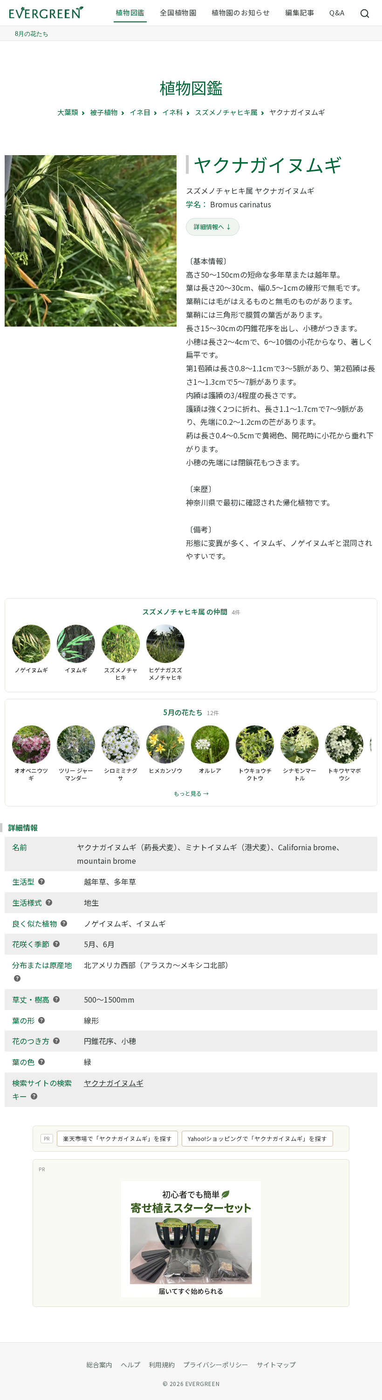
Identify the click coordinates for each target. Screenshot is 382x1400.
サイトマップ (276, 1364)
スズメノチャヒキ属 (226, 112)
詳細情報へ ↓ (213, 226)
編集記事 (299, 12)
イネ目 (140, 112)
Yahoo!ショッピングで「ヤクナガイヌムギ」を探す (257, 1138)
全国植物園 (178, 12)
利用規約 (162, 1364)
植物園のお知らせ (240, 12)
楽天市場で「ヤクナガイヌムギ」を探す (117, 1138)
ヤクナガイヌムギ (113, 1082)
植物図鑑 (130, 12)
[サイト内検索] (365, 13)
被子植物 (104, 112)
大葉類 (67, 112)
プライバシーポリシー (215, 1364)
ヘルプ (130, 1364)
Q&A (337, 12)
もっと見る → (191, 793)
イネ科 (172, 112)
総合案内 (99, 1364)
